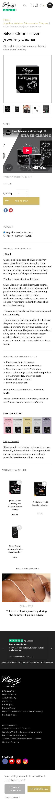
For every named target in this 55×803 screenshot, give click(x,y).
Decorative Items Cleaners (14, 735)
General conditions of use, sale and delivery (22, 711)
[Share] (5, 210)
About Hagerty (9, 697)
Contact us (7, 701)
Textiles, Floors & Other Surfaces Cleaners (21, 738)
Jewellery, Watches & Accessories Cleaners (22, 732)
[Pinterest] (10, 210)
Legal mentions (9, 694)
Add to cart (21, 201)
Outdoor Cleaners (10, 742)
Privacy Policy (8, 708)
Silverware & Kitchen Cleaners (16, 728)
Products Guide (9, 715)
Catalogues (7, 704)
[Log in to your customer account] (36, 5)
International (39, 789)
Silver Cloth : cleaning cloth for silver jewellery (15, 549)
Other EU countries (14, 789)
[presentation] (1, 603)
